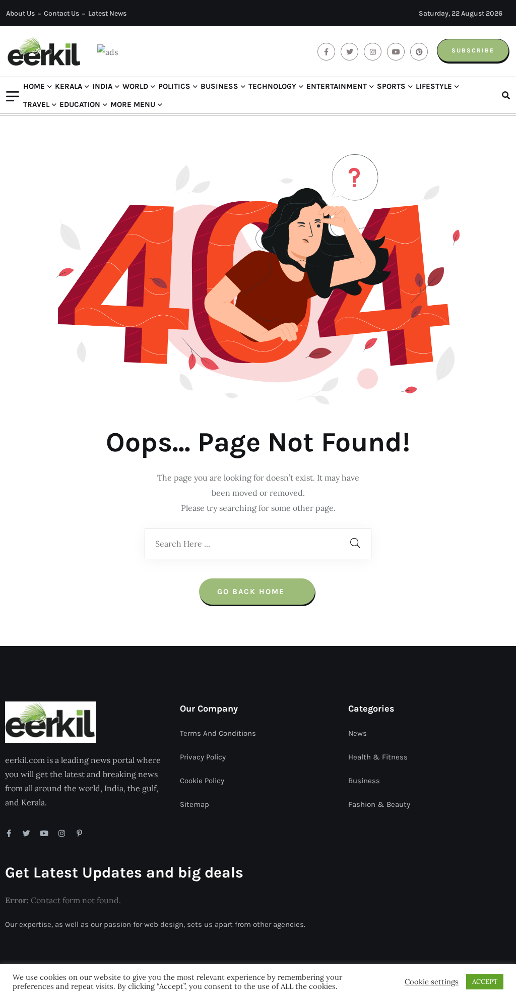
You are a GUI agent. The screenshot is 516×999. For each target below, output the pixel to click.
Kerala (68, 86)
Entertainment (336, 86)
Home (34, 86)
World (135, 86)
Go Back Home (252, 591)
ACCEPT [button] (484, 981)
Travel (36, 104)
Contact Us (61, 13)
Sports (391, 86)
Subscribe (473, 50)
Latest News (107, 13)
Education (79, 104)
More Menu (132, 104)
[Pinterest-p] (79, 833)
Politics (174, 86)
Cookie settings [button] (432, 981)
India (102, 86)
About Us (20, 13)
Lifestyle (434, 86)
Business (219, 86)
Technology (272, 86)
